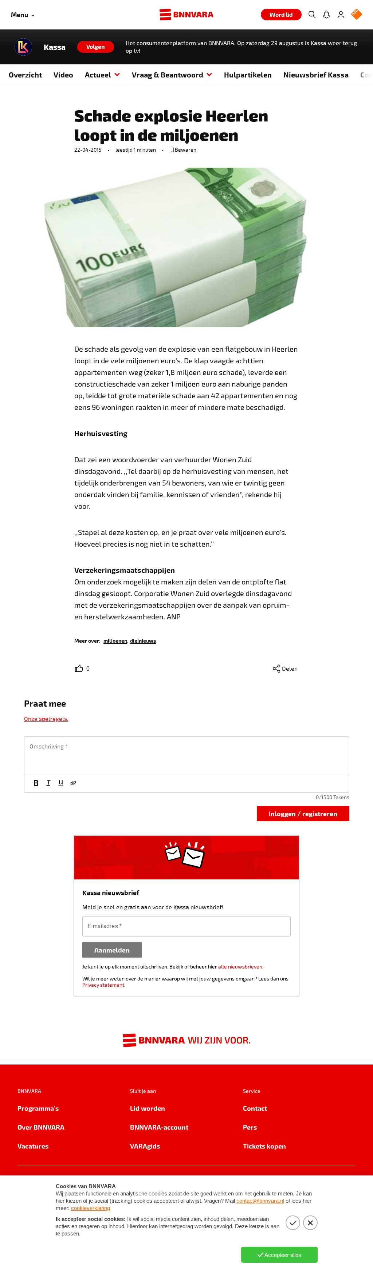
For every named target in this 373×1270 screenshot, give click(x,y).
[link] (115, 640)
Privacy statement (103, 985)
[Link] (73, 784)
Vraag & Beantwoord (167, 74)
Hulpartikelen (248, 74)
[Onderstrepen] (61, 784)
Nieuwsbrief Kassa (316, 74)
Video (63, 74)
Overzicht (25, 74)
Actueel (98, 74)
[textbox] (186, 756)
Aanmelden (112, 950)
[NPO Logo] (356, 15)
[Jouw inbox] (326, 14)
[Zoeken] (311, 14)
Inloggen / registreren (303, 813)
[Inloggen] (341, 14)
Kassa (55, 47)
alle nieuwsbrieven (240, 966)
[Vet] (36, 784)
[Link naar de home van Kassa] (23, 47)
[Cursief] (48, 784)
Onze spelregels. (46, 718)
